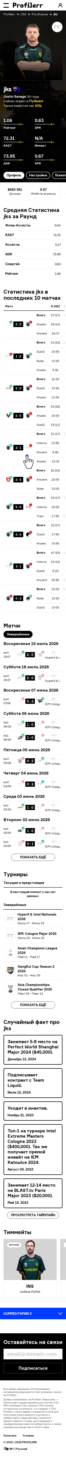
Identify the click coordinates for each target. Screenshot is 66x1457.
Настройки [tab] (38, 175)
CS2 (23, 14)
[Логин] (60, 5)
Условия (28, 1435)
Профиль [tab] (14, 175)
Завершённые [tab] (18, 634)
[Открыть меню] (6, 5)
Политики (10, 1435)
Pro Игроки (40, 14)
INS (30, 1286)
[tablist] (18, 634)
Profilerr (9, 14)
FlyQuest (36, 101)
